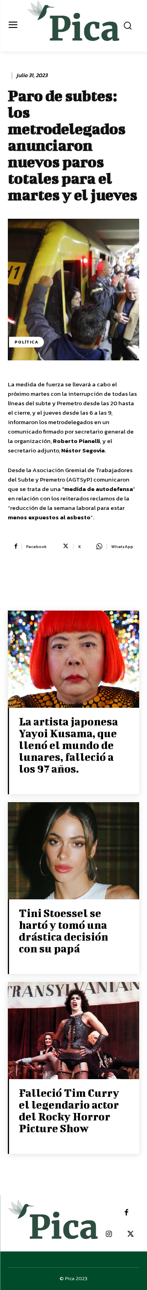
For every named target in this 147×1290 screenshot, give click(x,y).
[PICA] (73, 25)
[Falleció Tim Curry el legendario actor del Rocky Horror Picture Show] (73, 1031)
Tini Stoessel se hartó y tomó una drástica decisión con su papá (63, 930)
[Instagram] (109, 1234)
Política (26, 342)
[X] (130, 1234)
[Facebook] (126, 1213)
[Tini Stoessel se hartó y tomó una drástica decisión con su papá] (73, 851)
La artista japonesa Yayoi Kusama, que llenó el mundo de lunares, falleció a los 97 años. (68, 745)
